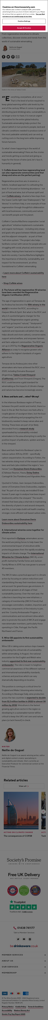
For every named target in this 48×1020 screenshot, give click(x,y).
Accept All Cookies (24, 28)
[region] (24, 16)
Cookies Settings (24, 21)
